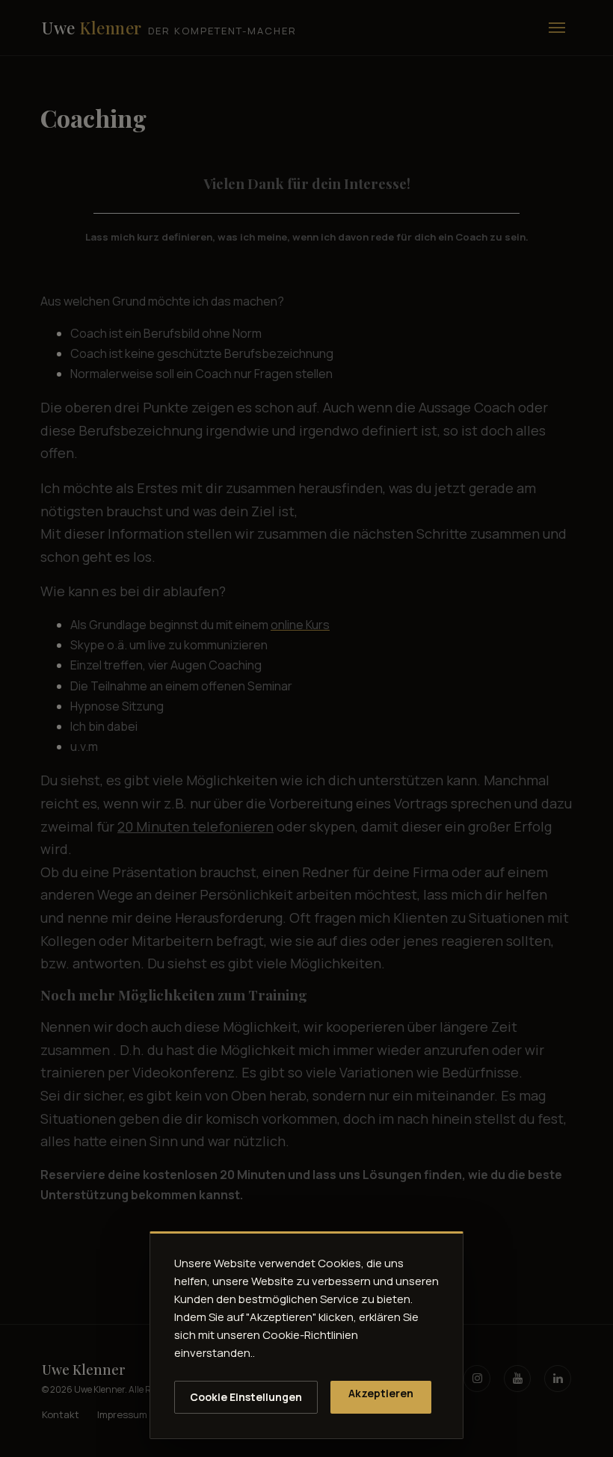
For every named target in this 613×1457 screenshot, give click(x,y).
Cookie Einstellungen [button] (246, 1397)
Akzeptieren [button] (380, 1393)
